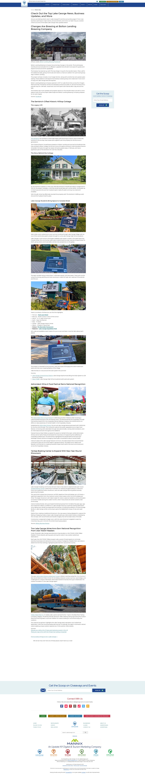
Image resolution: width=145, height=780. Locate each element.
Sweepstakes (104, 725)
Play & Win (103, 4)
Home (32, 9)
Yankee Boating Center (37, 488)
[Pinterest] (70, 706)
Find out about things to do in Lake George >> (44, 636)
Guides (95, 4)
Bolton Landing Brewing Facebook (50, 62)
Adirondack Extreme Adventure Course (47, 576)
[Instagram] (74, 706)
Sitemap (75, 736)
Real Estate (54, 727)
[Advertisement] (72, 663)
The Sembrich (35, 138)
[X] (83, 706)
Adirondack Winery (45, 425)
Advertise (102, 1)
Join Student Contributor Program (97, 716)
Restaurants (55, 723)
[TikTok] (79, 706)
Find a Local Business (112, 1)
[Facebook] (61, 706)
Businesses (86, 723)
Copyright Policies (83, 765)
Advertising (103, 727)
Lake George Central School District (42, 375)
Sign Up (101, 105)
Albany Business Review (42, 523)
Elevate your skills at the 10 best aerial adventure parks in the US (49, 630)
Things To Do (56, 4)
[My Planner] (87, 706)
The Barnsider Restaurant (45, 327)
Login (121, 1)
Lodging (47, 4)
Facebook (38, 96)
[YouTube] (66, 706)
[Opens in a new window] (53, 752)
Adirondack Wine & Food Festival (42, 418)
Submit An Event (75, 716)
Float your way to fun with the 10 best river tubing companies (48, 632)
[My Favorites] (97, 1)
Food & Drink (66, 4)
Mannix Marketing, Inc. (73, 760)
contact (83, 772)
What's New (38, 10)
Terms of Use (76, 765)
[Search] (85, 732)
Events (83, 4)
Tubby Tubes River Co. (37, 615)
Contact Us (86, 727)
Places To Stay (37, 725)
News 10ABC (36, 379)
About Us (103, 723)
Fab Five (90, 4)
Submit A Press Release (57, 716)
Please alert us (66, 769)
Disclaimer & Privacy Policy (68, 765)
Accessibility (69, 772)
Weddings (75, 4)
